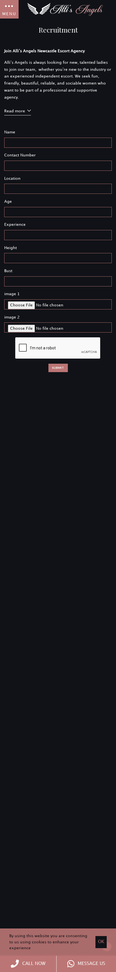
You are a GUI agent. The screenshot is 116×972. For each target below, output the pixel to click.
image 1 (12, 294)
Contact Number (20, 155)
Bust (8, 271)
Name (9, 132)
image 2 (12, 317)
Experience (15, 224)
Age (8, 201)
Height (10, 248)
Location (12, 178)
